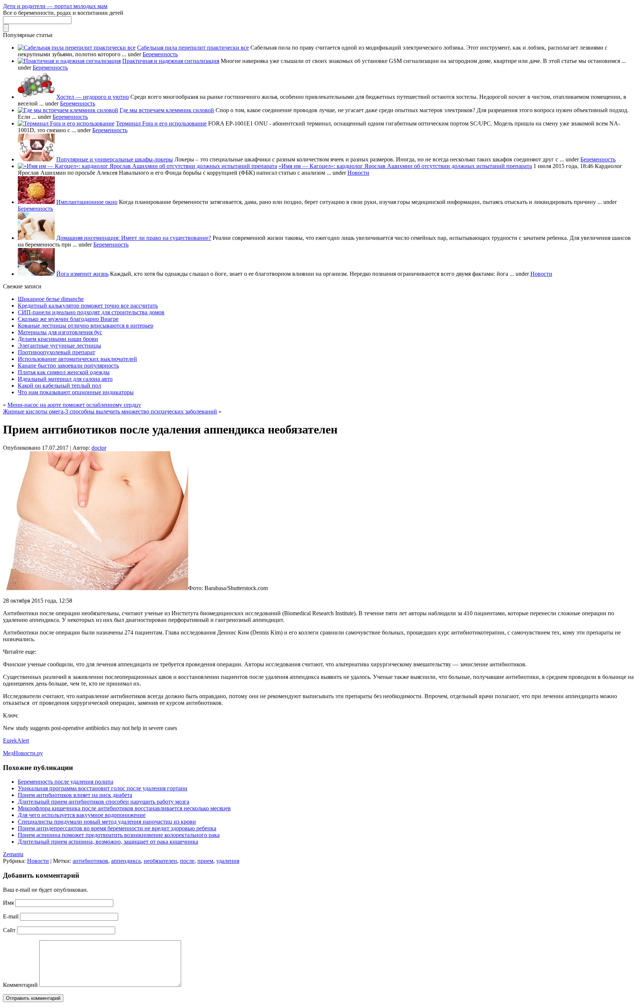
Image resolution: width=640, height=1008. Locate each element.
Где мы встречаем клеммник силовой (167, 110)
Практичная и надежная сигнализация (170, 61)
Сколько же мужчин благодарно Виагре (68, 319)
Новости (358, 173)
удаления (227, 861)
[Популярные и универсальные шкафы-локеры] (36, 159)
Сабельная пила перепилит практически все (193, 47)
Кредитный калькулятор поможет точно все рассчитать (88, 305)
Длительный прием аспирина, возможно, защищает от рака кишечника (108, 841)
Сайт (9, 930)
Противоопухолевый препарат (56, 352)
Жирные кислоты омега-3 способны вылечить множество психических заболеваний (110, 411)
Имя (8, 903)
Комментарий (20, 985)
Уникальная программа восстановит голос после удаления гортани (102, 788)
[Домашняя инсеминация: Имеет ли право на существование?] (36, 238)
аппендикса (126, 861)
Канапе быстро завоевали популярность (68, 365)
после (187, 861)
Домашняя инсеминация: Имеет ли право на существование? (133, 238)
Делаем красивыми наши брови (58, 339)
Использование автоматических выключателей (77, 359)
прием (205, 861)
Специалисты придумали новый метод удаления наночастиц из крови (107, 821)
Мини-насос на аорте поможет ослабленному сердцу (74, 405)
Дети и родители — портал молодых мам (55, 6)
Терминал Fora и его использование (161, 123)
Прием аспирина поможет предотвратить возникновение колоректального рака (119, 835)
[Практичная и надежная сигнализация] (69, 61)
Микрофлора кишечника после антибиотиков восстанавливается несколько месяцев (124, 808)
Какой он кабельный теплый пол (59, 385)
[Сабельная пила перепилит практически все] (77, 47)
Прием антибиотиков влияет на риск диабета (75, 795)
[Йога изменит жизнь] (36, 274)
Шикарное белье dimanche (51, 299)
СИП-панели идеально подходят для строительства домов (91, 312)
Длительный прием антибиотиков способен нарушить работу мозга (103, 801)
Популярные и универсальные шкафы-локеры (114, 159)
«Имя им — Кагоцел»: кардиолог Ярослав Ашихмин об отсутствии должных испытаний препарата (405, 166)
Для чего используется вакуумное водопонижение (82, 815)
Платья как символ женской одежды (64, 372)
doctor (98, 448)
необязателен (160, 861)
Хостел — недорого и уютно (92, 97)
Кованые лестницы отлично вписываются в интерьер (85, 325)
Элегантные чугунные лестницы (59, 345)
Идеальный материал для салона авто (65, 379)
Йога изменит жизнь (82, 274)
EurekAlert (16, 740)
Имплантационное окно (86, 202)
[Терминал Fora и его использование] (66, 123)
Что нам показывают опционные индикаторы (76, 392)
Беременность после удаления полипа (65, 781)
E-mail (11, 916)
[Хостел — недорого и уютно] (36, 97)
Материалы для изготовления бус (60, 332)
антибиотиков (90, 861)
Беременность (160, 54)
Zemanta (13, 854)
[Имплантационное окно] (36, 202)
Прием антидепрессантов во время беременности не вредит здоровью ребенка (117, 828)
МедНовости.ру (23, 753)
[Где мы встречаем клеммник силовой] (68, 110)
